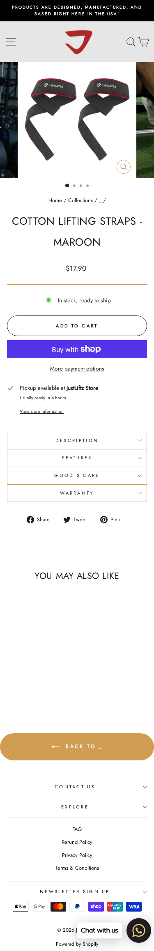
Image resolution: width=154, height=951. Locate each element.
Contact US (75, 786)
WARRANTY (77, 493)
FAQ (77, 829)
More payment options (77, 368)
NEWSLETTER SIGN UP (75, 891)
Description (77, 440)
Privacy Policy (77, 855)
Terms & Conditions (77, 868)
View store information (42, 411)
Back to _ (83, 746)
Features (77, 457)
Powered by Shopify (77, 944)
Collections (80, 200)
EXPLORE (75, 807)
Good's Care (76, 475)
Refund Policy (77, 842)
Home (55, 200)
